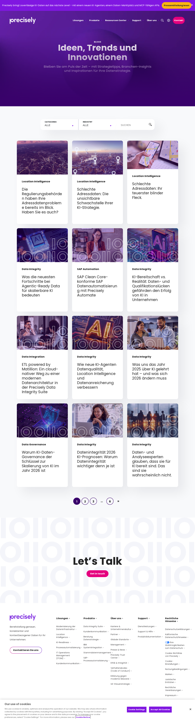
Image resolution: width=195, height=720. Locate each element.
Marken (168, 674)
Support (136, 20)
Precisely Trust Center (118, 656)
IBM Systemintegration (93, 646)
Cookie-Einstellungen (171, 662)
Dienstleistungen (146, 626)
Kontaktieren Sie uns (25, 650)
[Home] (23, 20)
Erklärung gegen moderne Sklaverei (120, 677)
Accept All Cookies (160, 709)
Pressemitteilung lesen (176, 5)
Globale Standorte (120, 639)
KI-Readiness (62, 642)
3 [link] (93, 501)
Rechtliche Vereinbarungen (173, 689)
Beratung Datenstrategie (91, 638)
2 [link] (85, 501)
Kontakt (178, 20)
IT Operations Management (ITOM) (63, 655)
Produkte (94, 20)
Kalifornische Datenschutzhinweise (176, 636)
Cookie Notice (83, 717)
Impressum (170, 695)
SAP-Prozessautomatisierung (96, 659)
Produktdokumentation (149, 636)
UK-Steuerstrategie (120, 684)
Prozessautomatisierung (68, 647)
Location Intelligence (62, 636)
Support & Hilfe (145, 631)
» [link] (118, 501)
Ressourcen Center (115, 20)
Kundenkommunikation (68, 663)
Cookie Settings (136, 709)
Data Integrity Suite (93, 626)
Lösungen (78, 20)
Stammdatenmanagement (97, 652)
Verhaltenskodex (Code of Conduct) (120, 669)
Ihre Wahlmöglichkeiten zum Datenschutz (174, 645)
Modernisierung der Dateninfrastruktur (65, 628)
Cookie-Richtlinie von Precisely (173, 654)
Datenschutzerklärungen (177, 629)
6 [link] (110, 501)
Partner (114, 634)
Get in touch (97, 573)
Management (117, 644)
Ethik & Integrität (119, 662)
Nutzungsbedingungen (176, 669)
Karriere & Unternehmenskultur (121, 628)
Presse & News (118, 649)
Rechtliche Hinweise (171, 620)
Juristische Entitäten (170, 681)
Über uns (152, 20)
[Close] (190, 709)
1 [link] (76, 501)
